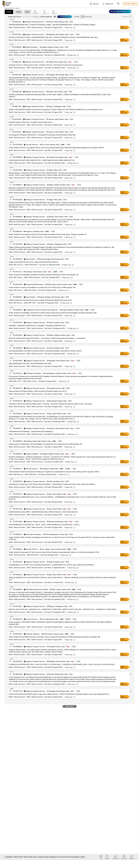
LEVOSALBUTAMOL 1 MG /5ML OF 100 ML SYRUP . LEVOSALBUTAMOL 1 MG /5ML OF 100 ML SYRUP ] (45, 351)
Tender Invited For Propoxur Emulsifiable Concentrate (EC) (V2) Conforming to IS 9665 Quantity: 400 (42, 287)
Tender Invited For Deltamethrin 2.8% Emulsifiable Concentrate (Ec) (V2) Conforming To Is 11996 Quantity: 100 (45, 444)
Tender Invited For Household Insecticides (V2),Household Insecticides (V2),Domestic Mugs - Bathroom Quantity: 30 (47, 234)
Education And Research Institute (37, 589)
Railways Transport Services (34, 22)
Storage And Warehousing (34, 284)
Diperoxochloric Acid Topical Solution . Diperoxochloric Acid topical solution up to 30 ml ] (38, 391)
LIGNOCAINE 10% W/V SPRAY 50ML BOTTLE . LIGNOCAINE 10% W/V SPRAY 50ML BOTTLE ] (42, 160)
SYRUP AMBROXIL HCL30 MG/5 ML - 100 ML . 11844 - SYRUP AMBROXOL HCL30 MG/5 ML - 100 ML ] (44, 524)
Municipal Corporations (33, 373)
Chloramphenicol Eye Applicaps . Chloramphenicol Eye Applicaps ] (31, 431)
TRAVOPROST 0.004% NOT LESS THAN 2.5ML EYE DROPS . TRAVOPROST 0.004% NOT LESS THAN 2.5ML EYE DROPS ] (52, 484)
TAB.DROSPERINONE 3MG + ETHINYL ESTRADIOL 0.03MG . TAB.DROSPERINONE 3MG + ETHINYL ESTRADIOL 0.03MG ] (52, 25)
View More (70, 706)
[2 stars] (24, 16)
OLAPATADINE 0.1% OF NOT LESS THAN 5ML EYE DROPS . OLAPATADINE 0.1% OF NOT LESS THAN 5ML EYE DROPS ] (51, 565)
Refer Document (19, 27)
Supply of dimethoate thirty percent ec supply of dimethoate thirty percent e (33, 262)
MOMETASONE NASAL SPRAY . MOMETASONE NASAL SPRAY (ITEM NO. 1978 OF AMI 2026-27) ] (43, 512)
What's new (109, 4)
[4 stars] (28, 16)
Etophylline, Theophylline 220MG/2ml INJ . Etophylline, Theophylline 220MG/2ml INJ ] (37, 325)
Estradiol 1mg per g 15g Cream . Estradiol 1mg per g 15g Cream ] (30, 122)
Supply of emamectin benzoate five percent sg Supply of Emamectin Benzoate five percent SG (40, 300)
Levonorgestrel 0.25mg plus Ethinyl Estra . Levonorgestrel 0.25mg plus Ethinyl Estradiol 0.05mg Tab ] (42, 135)
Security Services (32, 144)
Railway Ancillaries (31, 47)
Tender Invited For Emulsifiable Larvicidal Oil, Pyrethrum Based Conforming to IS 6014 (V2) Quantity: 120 (43, 275)
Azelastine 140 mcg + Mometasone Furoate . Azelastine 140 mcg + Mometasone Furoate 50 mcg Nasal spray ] (46, 65)
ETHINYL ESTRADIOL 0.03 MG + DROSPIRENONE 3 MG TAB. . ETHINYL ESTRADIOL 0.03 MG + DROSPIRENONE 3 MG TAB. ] (53, 37)
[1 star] (22, 16)
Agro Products (31, 259)
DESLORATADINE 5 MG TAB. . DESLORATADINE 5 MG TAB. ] (30, 363)
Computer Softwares (33, 634)
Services (95, 4)
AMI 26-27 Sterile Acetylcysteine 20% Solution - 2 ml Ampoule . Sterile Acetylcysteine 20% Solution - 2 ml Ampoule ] (47, 338)
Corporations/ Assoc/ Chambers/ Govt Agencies (42, 310)
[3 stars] (26, 16)
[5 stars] (30, 16)
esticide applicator (46, 16)
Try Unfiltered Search (64, 16)
